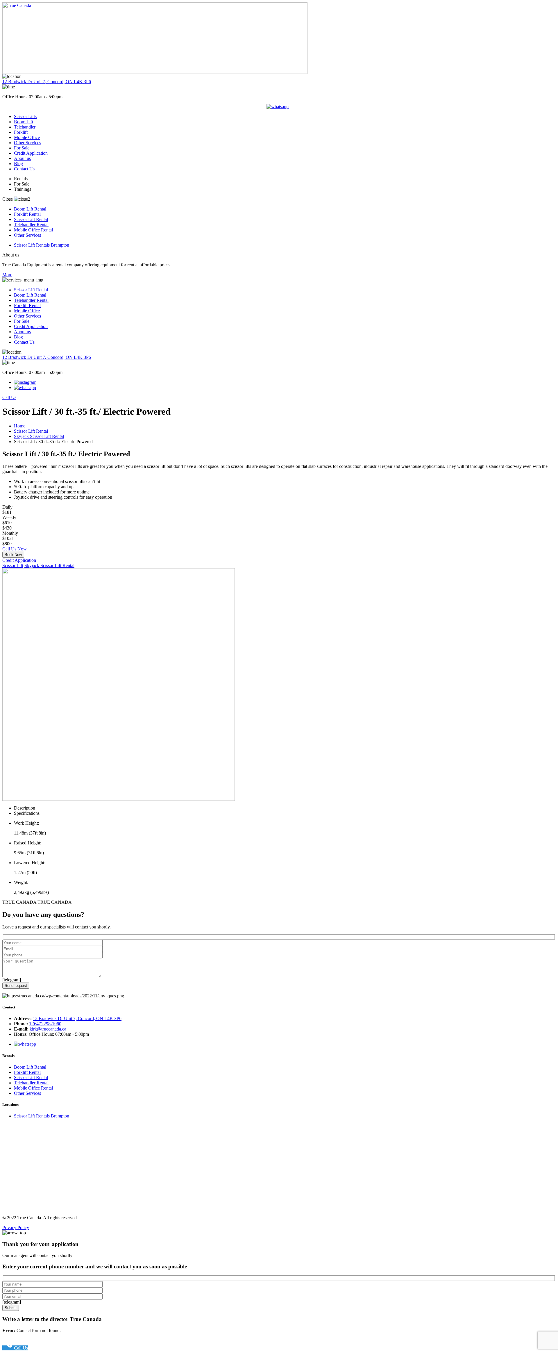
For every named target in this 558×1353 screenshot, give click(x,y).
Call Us (9, 397)
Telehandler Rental (31, 224)
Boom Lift (23, 121)
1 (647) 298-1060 (45, 1023)
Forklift (21, 132)
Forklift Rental (27, 214)
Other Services (27, 142)
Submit (11, 1308)
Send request (16, 985)
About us (22, 158)
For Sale (21, 147)
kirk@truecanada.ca (48, 1028)
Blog (18, 163)
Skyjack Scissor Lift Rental (39, 436)
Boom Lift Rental (30, 208)
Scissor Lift (12, 565)
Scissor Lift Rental (31, 219)
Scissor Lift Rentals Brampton (41, 245)
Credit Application (31, 153)
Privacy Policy (15, 1227)
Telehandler (24, 126)
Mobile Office (27, 137)
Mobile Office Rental (33, 229)
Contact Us (24, 168)
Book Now (13, 554)
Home (19, 425)
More (7, 274)
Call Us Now (14, 548)
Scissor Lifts (25, 116)
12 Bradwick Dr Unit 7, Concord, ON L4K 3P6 (46, 81)
